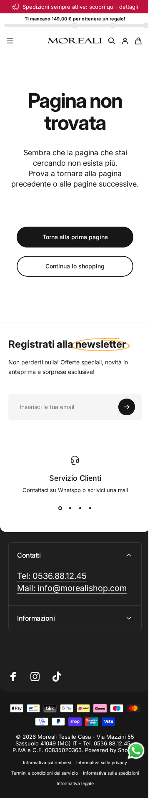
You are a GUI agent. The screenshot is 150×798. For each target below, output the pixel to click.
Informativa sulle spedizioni (51, 794)
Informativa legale (102, 794)
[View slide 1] (60, 508)
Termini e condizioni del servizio (72, 783)
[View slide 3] (80, 508)
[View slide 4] (90, 508)
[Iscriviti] (126, 407)
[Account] (125, 41)
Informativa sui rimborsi (44, 773)
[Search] (112, 41)
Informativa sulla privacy (98, 773)
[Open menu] (10, 41)
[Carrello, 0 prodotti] (138, 41)
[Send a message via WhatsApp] (130, 750)
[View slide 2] (70, 508)
